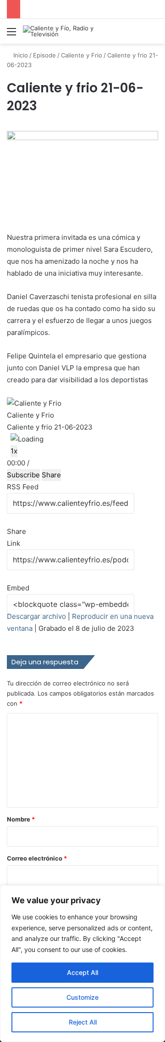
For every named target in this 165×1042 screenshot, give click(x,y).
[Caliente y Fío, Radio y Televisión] (59, 31)
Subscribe (23, 474)
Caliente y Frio (81, 55)
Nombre (21, 819)
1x (14, 451)
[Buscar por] (153, 34)
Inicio (19, 55)
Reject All (83, 1022)
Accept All (82, 972)
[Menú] (11, 34)
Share (51, 474)
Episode (44, 55)
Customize (82, 997)
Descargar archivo (36, 616)
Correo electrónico (37, 858)
